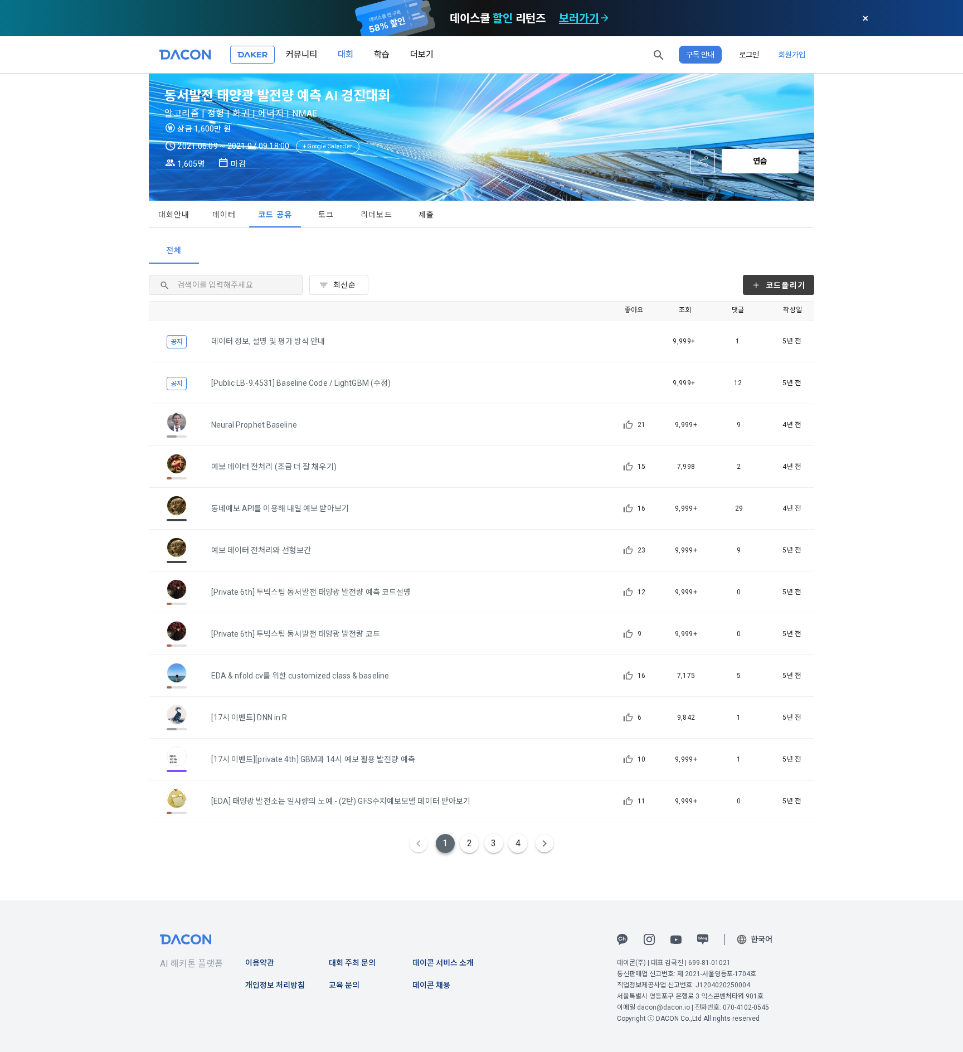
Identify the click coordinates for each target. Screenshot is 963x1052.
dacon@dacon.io (663, 1007)
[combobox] (338, 285)
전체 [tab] (174, 250)
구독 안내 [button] (700, 54)
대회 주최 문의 (352, 962)
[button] (658, 54)
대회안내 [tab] (174, 214)
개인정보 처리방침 (275, 985)
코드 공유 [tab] (275, 214)
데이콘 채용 (431, 985)
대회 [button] (345, 54)
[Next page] (544, 843)
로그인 (749, 54)
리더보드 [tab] (376, 214)
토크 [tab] (326, 214)
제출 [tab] (427, 214)
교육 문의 (344, 985)
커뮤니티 (301, 54)
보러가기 (579, 18)
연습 (760, 161)
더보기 (422, 54)
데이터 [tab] (224, 214)
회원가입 (792, 54)
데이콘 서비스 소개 (443, 962)
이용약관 (259, 962)
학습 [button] (382, 54)
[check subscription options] (604, 18)
